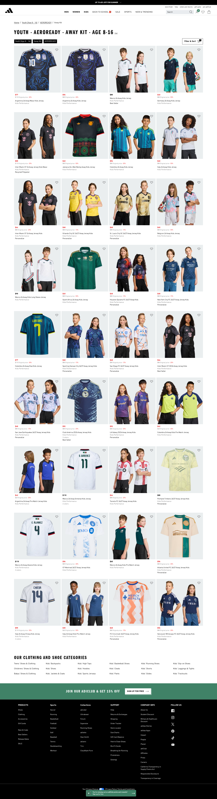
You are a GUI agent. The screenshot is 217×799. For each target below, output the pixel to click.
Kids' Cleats (115, 669)
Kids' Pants (114, 674)
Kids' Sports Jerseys (87, 674)
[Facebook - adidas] (185, 711)
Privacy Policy (111, 789)
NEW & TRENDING (144, 12)
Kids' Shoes (51, 669)
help (176, 7)
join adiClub (207, 7)
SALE (117, 12)
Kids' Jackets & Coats (55, 674)
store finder (169, 7)
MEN (66, 12)
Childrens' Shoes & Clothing (26, 669)
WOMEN (76, 12)
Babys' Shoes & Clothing (25, 674)
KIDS (86, 12)
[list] (98, 41)
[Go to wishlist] (203, 12)
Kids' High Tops (84, 664)
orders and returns (186, 7)
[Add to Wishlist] (57, 50)
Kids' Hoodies (84, 669)
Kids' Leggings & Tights (183, 669)
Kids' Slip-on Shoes (181, 664)
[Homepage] (9, 11)
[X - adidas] (185, 724)
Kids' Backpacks (53, 664)
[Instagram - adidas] (185, 717)
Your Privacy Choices (90, 789)
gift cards (198, 7)
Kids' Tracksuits (180, 674)
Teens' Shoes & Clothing (24, 664)
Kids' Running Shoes (150, 664)
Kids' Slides (146, 674)
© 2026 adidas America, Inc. (108, 796)
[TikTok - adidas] (185, 738)
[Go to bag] (209, 12)
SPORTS (127, 12)
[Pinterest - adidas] (185, 731)
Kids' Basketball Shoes (120, 664)
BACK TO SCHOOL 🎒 (101, 12)
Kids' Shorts (146, 669)
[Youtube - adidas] (185, 745)
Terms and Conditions (126, 789)
